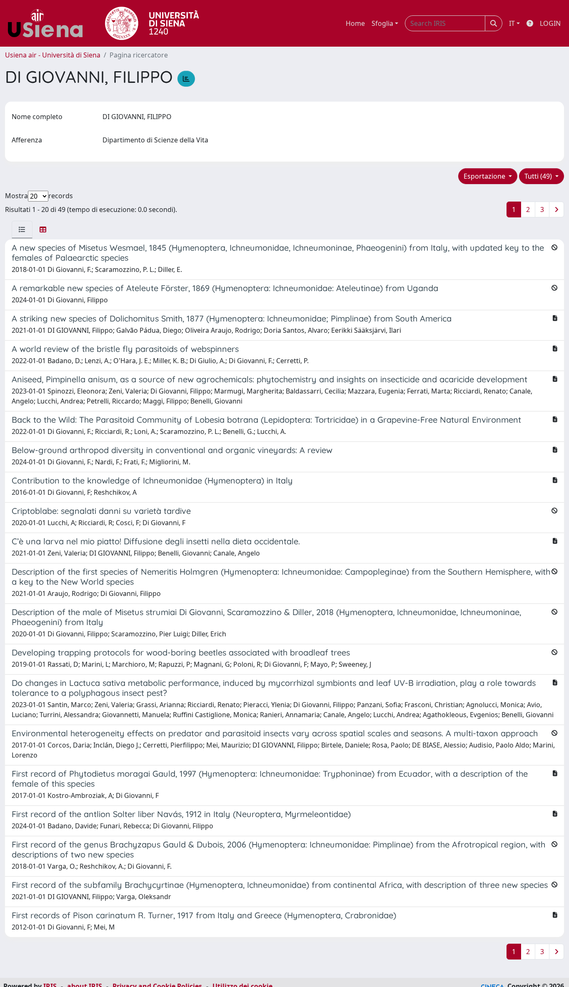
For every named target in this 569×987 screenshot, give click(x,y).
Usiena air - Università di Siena (52, 55)
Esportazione (485, 176)
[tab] (22, 229)
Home (355, 23)
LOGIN (550, 23)
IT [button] (512, 23)
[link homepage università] (152, 23)
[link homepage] (48, 23)
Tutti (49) (539, 176)
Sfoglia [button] (382, 23)
